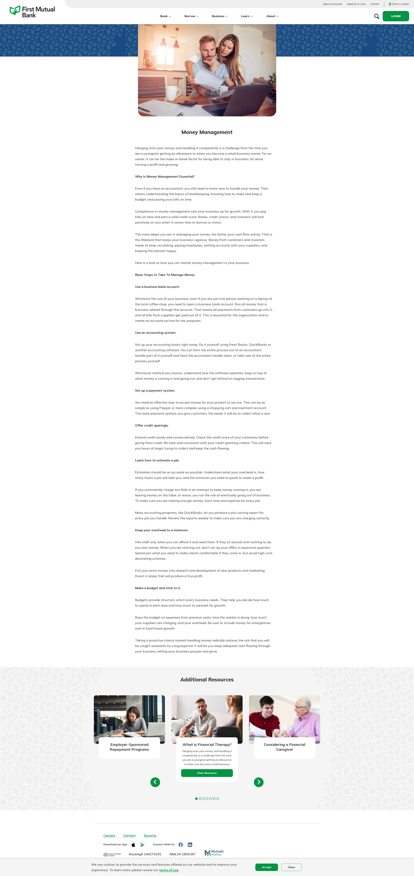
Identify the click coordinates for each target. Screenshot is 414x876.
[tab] (196, 798)
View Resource (207, 773)
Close (291, 867)
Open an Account (332, 3)
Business (218, 16)
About (270, 16)
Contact (374, 3)
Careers (109, 835)
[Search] (376, 16)
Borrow (190, 16)
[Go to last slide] (155, 782)
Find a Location (400, 3)
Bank (164, 16)
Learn (245, 16)
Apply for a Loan (356, 3)
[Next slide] (259, 782)
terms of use (168, 870)
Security (150, 835)
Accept (266, 867)
